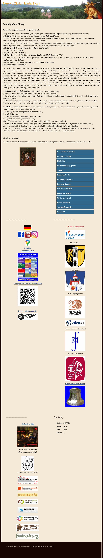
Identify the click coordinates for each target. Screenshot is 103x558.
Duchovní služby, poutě (66, 166)
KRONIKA (61, 161)
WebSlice (24, 546)
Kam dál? (61, 212)
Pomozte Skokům (64, 184)
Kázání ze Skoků (63, 175)
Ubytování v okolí (64, 198)
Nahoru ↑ (52, 546)
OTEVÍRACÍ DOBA (64, 156)
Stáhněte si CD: (28, 424)
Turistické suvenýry (64, 207)
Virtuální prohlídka (64, 189)
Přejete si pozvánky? (65, 179)
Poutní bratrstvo (63, 203)
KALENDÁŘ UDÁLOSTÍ (66, 152)
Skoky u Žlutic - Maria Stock (21, 3)
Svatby (60, 170)
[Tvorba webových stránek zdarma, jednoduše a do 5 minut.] (19, 546)
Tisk (29, 546)
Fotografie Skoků (64, 193)
